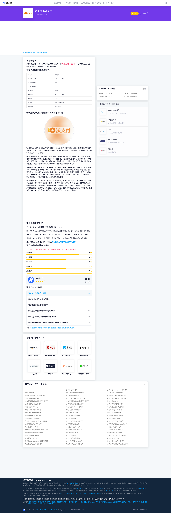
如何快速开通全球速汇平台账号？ (118, 444)
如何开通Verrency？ (72, 432)
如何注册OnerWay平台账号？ (116, 395)
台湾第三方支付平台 (105, 96)
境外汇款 (141, 488)
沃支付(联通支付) (42, 52)
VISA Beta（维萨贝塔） (40, 504)
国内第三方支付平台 (105, 94)
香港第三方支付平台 (130, 94)
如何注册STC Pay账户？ (33, 418)
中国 (36, 328)
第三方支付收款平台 (72, 483)
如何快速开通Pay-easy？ (74, 441)
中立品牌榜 (102, 502)
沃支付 (56, 328)
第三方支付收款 (133, 509)
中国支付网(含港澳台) (29, 499)
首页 (24, 52)
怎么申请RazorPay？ (32, 427)
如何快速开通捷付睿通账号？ (75, 392)
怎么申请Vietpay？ (113, 401)
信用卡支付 (51, 328)
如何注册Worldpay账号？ (33, 404)
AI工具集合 (47, 502)
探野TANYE (50, 504)
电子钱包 (69, 493)
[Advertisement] (85, 36)
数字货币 (99, 493)
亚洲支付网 (40, 499)
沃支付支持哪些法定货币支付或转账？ (41, 311)
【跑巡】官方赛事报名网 (63, 502)
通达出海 (41, 502)
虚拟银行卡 (92, 493)
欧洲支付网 (48, 499)
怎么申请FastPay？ (31, 438)
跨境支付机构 (143, 509)
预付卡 (85, 493)
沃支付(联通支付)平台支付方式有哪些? (42, 317)
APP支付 (32, 328)
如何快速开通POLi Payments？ (35, 395)
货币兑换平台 (109, 490)
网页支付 (67, 328)
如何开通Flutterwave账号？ (75, 407)
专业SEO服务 (79, 502)
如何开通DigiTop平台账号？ (34, 424)
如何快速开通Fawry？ (73, 427)
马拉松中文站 (91, 502)
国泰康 (136, 502)
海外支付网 (89, 499)
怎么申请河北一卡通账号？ (116, 392)
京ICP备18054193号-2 (78, 510)
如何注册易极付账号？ (114, 418)
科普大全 (107, 502)
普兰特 (132, 502)
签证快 (85, 502)
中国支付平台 (31, 52)
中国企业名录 (126, 502)
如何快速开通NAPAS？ (73, 415)
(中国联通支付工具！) (68, 64)
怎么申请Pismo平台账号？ (115, 441)
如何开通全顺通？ (72, 435)
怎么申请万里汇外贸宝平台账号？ (118, 435)
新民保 (32, 504)
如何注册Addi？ (30, 392)
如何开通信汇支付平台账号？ (75, 404)
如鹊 (139, 502)
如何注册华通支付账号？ (74, 410)
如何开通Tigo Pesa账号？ (115, 410)
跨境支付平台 (80, 488)
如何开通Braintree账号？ (115, 432)
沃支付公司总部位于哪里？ (37, 293)
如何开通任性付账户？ (73, 412)
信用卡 (75, 493)
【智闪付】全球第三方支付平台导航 (46, 510)
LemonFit (27, 504)
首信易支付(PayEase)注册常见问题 (36, 430)
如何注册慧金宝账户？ (73, 395)
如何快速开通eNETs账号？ (75, 421)
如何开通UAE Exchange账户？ (117, 424)
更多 (143, 89)
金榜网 (116, 502)
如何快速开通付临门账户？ (116, 421)
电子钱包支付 (61, 328)
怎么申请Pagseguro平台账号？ (117, 390)
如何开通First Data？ (32, 407)
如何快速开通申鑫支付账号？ (34, 412)
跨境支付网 (81, 499)
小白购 (112, 502)
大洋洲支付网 (73, 499)
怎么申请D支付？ (71, 390)
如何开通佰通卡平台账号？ (116, 407)
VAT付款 (100, 488)
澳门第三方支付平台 (130, 96)
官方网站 (134, 13)
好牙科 (97, 502)
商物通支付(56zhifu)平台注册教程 (36, 421)
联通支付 (72, 328)
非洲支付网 (56, 499)
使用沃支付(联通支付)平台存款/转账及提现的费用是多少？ (48, 322)
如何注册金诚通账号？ (32, 398)
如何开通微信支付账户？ (74, 438)
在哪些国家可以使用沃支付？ (38, 305)
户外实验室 (73, 502)
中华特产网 (36, 502)
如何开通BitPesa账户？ (114, 438)
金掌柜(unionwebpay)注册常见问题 (36, 441)
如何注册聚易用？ (72, 418)
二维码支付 (41, 328)
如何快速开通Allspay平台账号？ (76, 398)
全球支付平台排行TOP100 (116, 499)
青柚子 (142, 502)
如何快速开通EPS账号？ (115, 404)
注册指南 (143, 13)
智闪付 (31, 502)
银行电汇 (63, 493)
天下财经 (120, 502)
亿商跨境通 (53, 502)
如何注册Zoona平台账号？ (115, 415)
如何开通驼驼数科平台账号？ (34, 432)
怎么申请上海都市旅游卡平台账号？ (37, 401)
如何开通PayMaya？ (73, 424)
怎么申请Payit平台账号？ (74, 430)
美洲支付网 (64, 499)
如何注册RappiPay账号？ (115, 412)
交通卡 (80, 493)
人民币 (46, 328)
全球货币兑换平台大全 (101, 499)
